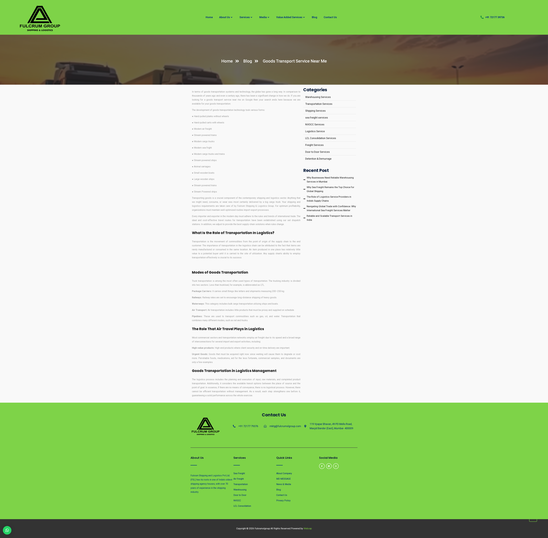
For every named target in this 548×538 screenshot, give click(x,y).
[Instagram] (336, 466)
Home (209, 17)
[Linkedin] (329, 466)
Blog (314, 17)
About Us (224, 17)
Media (263, 17)
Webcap (308, 528)
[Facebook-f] (322, 466)
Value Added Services (289, 17)
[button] (7, 530)
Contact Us (330, 17)
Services (244, 17)
